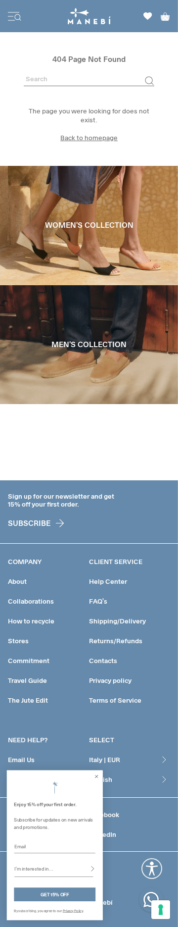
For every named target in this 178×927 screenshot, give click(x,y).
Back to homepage (89, 138)
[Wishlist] (147, 16)
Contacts (103, 661)
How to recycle (31, 621)
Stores (18, 641)
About (17, 581)
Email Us (21, 760)
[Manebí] (89, 16)
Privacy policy (110, 680)
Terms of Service (115, 700)
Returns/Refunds (115, 641)
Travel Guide (27, 680)
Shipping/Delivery (117, 621)
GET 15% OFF (55, 894)
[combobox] (53, 869)
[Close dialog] (96, 776)
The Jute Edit (28, 700)
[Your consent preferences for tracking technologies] (160, 909)
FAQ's (98, 601)
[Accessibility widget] (151, 868)
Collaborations (31, 601)
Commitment (28, 661)
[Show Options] (92, 869)
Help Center (108, 581)
